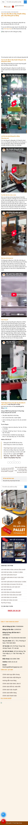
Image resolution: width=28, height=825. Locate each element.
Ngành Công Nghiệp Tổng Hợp (12, 457)
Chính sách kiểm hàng (9, 692)
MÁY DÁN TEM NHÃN (6, 589)
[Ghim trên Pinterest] (17, 462)
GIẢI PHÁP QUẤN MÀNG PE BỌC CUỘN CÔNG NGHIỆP (12, 578)
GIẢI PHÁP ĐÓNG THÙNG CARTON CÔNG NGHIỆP (13, 569)
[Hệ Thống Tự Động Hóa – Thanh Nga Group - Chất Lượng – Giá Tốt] (7, 7)
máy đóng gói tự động (14, 404)
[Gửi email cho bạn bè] (15, 462)
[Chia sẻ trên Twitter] (13, 462)
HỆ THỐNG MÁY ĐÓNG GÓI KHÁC (9, 600)
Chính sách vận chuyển (10, 689)
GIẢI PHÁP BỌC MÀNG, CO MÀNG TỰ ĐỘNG (12, 572)
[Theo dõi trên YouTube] (13, 7)
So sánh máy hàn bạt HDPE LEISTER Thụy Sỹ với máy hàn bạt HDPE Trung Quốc (7, 470)
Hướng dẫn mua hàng (9, 680)
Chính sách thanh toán (10, 695)
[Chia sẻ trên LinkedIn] (20, 462)
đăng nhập (9, 480)
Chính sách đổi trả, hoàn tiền (11, 686)
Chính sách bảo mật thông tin (12, 677)
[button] (2, 6)
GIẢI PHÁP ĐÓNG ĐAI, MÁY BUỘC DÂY (10, 587)
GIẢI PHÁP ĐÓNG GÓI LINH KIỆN (9, 597)
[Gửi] (25, 1)
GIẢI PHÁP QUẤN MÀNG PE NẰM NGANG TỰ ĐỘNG (13, 581)
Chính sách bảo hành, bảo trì (12, 683)
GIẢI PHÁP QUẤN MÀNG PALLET (9, 574)
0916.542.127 (8, 439)
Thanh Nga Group (8, 448)
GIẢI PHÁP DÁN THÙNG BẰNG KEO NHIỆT (11, 594)
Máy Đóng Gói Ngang (6, 602)
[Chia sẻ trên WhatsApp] (8, 462)
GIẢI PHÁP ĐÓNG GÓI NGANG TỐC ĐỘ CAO (11, 584)
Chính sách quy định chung (11, 674)
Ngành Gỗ (13, 455)
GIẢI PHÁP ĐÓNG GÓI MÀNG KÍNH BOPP (11, 592)
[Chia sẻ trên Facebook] (11, 462)
